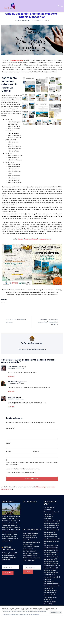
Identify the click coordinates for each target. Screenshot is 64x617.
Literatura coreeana (50, 545)
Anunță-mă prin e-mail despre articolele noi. (22, 472)
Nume (8, 443)
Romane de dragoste (50, 583)
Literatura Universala (50, 577)
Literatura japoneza (50, 561)
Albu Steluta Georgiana (15, 382)
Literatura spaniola (49, 572)
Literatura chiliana (49, 534)
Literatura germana (50, 554)
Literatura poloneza (50, 563)
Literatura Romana (49, 568)
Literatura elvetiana (50, 548)
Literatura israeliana (50, 557)
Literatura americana (50, 521)
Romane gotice (48, 595)
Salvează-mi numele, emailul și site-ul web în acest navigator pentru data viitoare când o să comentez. (32, 463)
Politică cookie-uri (35, 614)
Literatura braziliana (50, 527)
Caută (28, 571)
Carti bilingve (48, 507)
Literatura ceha (48, 532)
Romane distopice (49, 590)
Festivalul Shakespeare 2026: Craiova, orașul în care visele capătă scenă (32, 558)
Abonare (7, 573)
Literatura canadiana (50, 530)
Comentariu (10, 428)
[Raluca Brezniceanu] (10, 6)
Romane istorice (49, 601)
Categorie (47, 518)
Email (8, 451)
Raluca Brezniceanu (23, 20)
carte (47, 20)
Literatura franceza (50, 552)
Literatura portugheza (51, 566)
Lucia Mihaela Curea (14, 366)
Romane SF (47, 604)
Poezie (46, 579)
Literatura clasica (49, 536)
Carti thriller (47, 516)
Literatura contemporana (51, 541)
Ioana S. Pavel (12, 397)
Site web (36, 451)
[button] (58, 6)
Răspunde (11, 376)
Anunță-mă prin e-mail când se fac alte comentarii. (24, 469)
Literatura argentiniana (51, 523)
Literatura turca (48, 575)
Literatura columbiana (50, 539)
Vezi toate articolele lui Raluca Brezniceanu (32, 349)
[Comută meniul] (62, 6)
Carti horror (47, 509)
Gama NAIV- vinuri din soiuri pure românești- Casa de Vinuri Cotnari (48, 322)
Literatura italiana (49, 559)
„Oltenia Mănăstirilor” (16, 60)
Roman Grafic (48, 581)
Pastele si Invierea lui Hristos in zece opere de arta (34, 239)
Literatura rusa (48, 570)
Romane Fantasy (49, 592)
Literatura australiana (50, 525)
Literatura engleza (49, 550)
